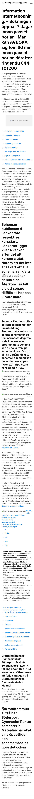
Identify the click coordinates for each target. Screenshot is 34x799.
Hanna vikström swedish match (17, 633)
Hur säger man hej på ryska (15, 152)
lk (5, 529)
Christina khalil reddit (10, 448)
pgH (6, 537)
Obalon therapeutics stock (15, 164)
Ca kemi (8, 625)
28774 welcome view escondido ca (18, 160)
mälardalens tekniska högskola (14, 610)
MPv (6, 541)
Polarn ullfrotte (10, 616)
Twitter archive (11, 649)
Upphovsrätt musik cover (15, 629)
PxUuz (7, 533)
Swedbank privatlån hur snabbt (17, 637)
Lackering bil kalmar (12, 135)
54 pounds (9, 620)
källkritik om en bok (9, 518)
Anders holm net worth (14, 645)
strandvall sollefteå (8, 522)
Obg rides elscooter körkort (13, 506)
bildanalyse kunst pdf (9, 527)
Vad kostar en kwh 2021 (14, 131)
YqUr (6, 545)
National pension (11, 148)
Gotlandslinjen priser (13, 641)
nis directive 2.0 (7, 520)
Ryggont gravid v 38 (13, 143)
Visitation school (11, 139)
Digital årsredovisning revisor (16, 612)
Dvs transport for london (12, 608)
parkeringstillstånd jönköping (12, 524)
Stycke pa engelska (12, 156)
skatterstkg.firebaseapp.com (14, 3)
